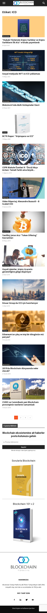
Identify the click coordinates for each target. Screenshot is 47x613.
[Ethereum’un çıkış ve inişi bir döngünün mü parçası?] (23, 321)
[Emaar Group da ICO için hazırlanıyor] (23, 289)
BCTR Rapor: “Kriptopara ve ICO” (18, 136)
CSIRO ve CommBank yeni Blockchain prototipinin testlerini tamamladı (20, 403)
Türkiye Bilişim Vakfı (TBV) (36, 585)
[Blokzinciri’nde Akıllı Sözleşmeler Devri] (23, 91)
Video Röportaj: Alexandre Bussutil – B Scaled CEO (20, 202)
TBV (35, 587)
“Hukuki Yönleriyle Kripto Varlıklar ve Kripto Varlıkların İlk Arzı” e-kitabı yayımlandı (23, 41)
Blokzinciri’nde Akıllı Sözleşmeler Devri (20, 105)
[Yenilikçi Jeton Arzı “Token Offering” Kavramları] (23, 222)
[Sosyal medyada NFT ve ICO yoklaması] (23, 60)
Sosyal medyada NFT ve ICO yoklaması (21, 73)
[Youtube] (32, 600)
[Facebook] (14, 600)
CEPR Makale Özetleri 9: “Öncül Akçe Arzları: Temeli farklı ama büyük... (20, 168)
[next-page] (30, 417)
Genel (5, 132)
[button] (44, 3)
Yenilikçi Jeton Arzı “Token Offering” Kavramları (19, 236)
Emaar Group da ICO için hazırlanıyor (20, 303)
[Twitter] (26, 600)
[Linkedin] (20, 600)
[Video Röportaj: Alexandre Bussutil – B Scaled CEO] (23, 188)
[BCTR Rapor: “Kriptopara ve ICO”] (23, 123)
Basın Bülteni (7, 70)
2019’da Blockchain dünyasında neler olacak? (20, 369)
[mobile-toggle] (4, 3)
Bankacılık (6, 164)
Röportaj (5, 197)
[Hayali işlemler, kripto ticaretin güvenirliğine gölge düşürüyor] (23, 256)
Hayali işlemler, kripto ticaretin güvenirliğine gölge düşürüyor (17, 270)
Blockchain (6, 36)
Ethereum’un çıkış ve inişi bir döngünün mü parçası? (23, 335)
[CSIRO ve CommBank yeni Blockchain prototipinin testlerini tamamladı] (23, 389)
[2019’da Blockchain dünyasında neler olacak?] (23, 355)
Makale (5, 331)
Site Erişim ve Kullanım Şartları (23, 608)
